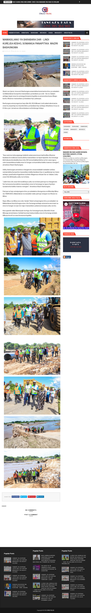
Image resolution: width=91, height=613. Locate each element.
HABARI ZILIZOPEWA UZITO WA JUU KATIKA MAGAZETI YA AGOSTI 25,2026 (80, 51)
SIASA (51, 32)
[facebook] (79, 2)
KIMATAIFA (25, 32)
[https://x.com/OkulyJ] (82, 2)
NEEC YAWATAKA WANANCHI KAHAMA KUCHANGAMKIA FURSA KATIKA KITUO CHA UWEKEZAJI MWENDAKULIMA (50, 2)
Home (5, 32)
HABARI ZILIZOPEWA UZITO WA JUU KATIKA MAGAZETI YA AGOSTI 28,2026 (80, 73)
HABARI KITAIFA (14, 32)
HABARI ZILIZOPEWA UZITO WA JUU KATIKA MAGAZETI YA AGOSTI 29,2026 (80, 58)
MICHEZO (43, 32)
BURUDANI (34, 32)
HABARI (23, 51)
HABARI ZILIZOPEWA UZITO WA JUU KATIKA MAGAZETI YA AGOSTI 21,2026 (80, 114)
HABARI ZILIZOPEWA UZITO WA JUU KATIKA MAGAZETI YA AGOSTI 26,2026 (80, 44)
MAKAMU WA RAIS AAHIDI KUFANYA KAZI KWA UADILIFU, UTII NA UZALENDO (75, 154)
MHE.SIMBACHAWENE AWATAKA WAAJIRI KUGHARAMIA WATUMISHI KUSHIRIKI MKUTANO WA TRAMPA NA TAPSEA (44, 559)
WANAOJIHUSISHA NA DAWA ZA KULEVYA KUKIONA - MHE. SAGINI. (79, 65)
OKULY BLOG (68, 32)
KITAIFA (66, 129)
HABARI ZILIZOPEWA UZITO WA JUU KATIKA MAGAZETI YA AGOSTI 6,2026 (80, 86)
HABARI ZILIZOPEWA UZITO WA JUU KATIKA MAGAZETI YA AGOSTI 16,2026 (80, 100)
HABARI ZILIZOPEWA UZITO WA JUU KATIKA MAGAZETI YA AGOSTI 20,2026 (80, 93)
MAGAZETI (58, 32)
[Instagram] (85, 2)
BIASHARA (67, 126)
